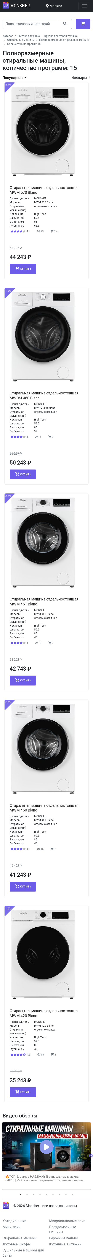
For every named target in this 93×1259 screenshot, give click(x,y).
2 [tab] (27, 1195)
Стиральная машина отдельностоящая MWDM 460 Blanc (44, 395)
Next (91, 1156)
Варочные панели (63, 1238)
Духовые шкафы (17, 1244)
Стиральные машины (20, 1238)
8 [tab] (66, 1195)
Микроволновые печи (67, 1221)
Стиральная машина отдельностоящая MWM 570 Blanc (44, 190)
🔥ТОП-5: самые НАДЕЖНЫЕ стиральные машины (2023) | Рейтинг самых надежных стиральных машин (44, 1178)
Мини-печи (11, 1227)
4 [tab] (40, 1195)
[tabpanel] (46, 1155)
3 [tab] (33, 1195)
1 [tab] (20, 1195)
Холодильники (14, 1221)
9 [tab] (72, 1195)
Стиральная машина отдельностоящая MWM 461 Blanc (44, 601)
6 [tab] (53, 1195)
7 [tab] (59, 1195)
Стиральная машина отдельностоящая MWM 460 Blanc (44, 808)
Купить (25, 268)
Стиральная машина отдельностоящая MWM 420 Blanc (44, 1013)
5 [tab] (46, 1195)
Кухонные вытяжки (65, 1244)
